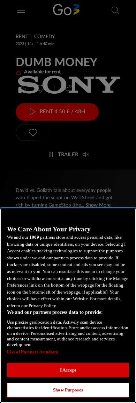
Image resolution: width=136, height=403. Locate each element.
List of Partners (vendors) (32, 351)
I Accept (68, 370)
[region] (68, 305)
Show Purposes (68, 390)
